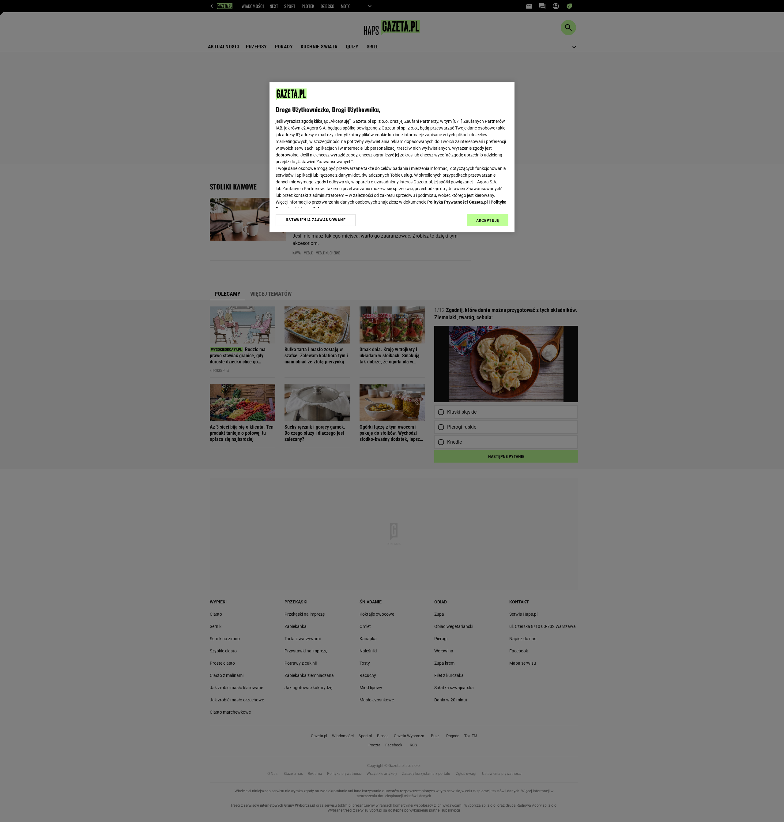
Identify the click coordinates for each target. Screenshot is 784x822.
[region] (392, 157)
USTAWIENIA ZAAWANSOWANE (315, 219)
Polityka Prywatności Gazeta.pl (457, 202)
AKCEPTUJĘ (487, 220)
